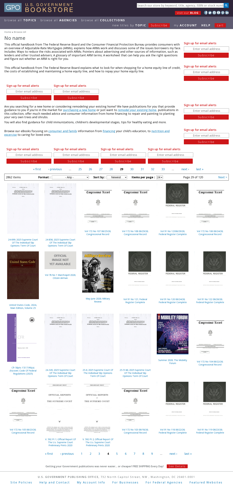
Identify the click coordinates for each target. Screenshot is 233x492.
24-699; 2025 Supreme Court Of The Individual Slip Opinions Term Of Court (23, 242)
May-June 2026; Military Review (98, 300)
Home (7, 31)
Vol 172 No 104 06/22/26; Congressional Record (210, 363)
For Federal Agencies (164, 482)
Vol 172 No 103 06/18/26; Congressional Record (135, 431)
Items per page (143, 177)
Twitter (210, 12)
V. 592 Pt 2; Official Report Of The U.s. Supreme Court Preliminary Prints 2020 (98, 442)
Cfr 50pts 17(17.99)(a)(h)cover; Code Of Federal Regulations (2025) (23, 370)
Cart (220, 25)
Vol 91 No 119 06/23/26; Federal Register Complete (210, 431)
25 (80, 169)
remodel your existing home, (137, 110)
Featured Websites (206, 482)
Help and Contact (54, 482)
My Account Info (91, 482)
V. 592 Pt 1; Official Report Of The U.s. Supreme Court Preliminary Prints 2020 (60, 442)
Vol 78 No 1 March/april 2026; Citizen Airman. (60, 276)
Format (44, 177)
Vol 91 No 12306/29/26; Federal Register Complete (173, 233)
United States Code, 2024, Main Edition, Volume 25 (23, 306)
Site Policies (21, 482)
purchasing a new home (79, 110)
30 (131, 169)
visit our (188, 13)
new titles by (140, 25)
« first (37, 169)
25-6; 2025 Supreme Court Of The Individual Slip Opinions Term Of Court (98, 372)
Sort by (98, 177)
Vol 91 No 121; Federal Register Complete (135, 301)
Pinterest (223, 12)
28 (111, 169)
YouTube (218, 12)
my (185, 25)
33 (163, 169)
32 (152, 169)
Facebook (206, 12)
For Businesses (125, 482)
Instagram (214, 12)
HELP (206, 25)
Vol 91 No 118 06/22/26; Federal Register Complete (173, 431)
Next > (222, 177)
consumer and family (62, 131)
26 (90, 169)
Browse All (20, 20)
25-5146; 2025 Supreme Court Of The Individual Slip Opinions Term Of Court (135, 372)
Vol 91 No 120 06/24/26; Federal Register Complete (173, 301)
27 (100, 169)
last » (199, 169)
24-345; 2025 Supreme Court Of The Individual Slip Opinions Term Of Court (60, 372)
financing (109, 131)
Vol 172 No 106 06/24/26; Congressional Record (210, 233)
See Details (177, 466)
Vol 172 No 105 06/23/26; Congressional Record (23, 431)
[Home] (40, 11)
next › (185, 169)
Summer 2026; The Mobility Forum (172, 362)
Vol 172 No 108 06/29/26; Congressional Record (135, 233)
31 (142, 169)
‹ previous (55, 169)
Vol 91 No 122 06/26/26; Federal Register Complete (210, 301)
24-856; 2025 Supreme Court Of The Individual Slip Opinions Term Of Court (60, 242)
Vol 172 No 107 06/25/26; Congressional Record (98, 233)
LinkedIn (227, 12)
